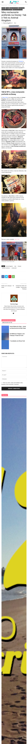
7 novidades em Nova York (17, 341)
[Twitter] (14, 313)
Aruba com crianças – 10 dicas (7, 286)
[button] (26, 2)
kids (15, 266)
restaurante (14, 268)
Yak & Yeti (17, 239)
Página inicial (4, 5)
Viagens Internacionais (14, 8)
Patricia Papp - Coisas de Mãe (7, 9)
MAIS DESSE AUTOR (7, 322)
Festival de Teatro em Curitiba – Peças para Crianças (21, 287)
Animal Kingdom (9, 266)
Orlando (10, 5)
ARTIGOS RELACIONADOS (8, 320)
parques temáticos (6, 268)
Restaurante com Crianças (17, 9)
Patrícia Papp (6, 23)
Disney (14, 5)
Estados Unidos (21, 8)
